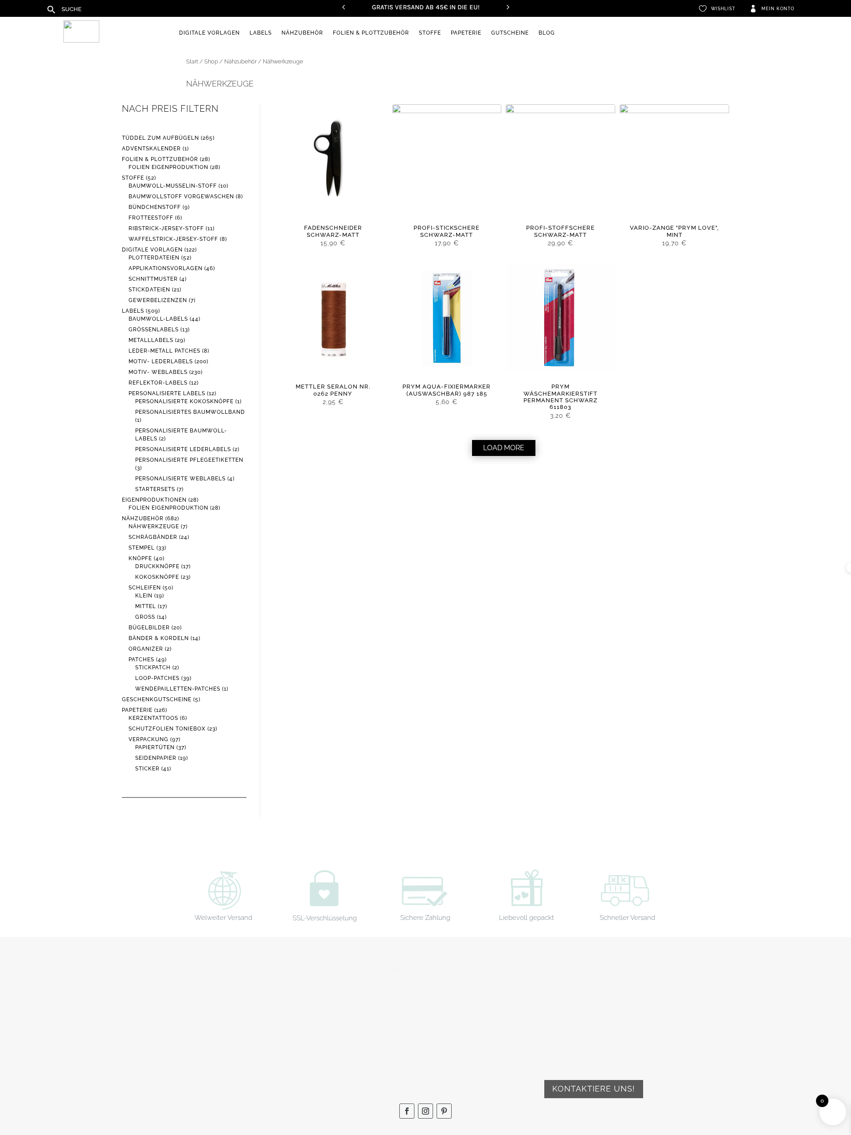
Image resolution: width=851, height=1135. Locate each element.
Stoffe (430, 33)
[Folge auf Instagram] (425, 1111)
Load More (503, 448)
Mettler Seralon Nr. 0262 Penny (333, 390)
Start (192, 61)
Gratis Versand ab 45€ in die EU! (426, 7)
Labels (261, 33)
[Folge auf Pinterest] (444, 1111)
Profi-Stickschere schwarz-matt (447, 231)
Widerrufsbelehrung (257, 1060)
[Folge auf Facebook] (406, 1111)
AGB (257, 1004)
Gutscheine (510, 33)
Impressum (425, 1004)
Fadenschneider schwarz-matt (333, 231)
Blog (547, 33)
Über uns (425, 986)
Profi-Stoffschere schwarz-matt (560, 231)
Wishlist (723, 8)
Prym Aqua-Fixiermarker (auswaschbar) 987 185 (446, 390)
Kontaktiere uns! (593, 1088)
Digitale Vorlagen (209, 33)
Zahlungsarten (257, 1023)
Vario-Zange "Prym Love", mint (674, 231)
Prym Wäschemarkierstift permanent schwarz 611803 (560, 396)
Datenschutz (425, 1023)
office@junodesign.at (594, 1032)
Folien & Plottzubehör (371, 33)
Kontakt (257, 986)
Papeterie (466, 33)
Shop (211, 61)
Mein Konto (777, 8)
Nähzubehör (302, 33)
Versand (257, 1041)
